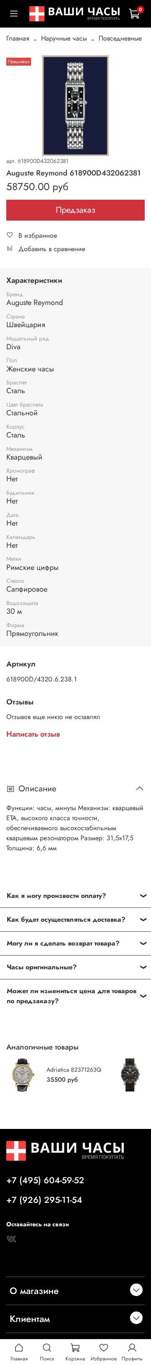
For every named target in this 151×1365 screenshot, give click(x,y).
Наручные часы (64, 38)
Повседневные (120, 38)
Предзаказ (75, 210)
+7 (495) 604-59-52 (45, 1180)
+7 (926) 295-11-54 (44, 1200)
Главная (17, 38)
